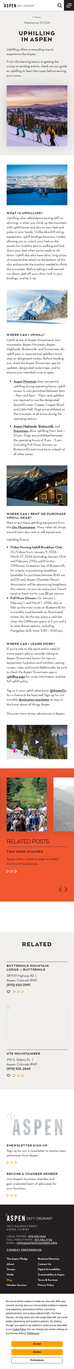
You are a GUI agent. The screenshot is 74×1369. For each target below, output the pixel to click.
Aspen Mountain (24, 381)
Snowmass (20, 430)
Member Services (16, 1285)
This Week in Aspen (25, 851)
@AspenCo (58, 690)
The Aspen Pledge (17, 1258)
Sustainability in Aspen (51, 1274)
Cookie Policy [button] (19, 1329)
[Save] (8, 991)
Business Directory (48, 1258)
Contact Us (44, 1264)
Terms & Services (47, 1280)
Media (10, 1274)
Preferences (37, 1360)
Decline (37, 1352)
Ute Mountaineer (23, 527)
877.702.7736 (43, 1239)
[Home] (18, 4)
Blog (9, 1280)
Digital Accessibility (49, 1269)
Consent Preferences (24, 1249)
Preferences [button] (33, 1333)
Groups (11, 1269)
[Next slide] (66, 889)
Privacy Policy (46, 1285)
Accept (37, 1344)
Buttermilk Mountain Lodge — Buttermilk (28, 967)
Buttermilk (45, 426)
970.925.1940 (37, 1236)
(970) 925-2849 (19, 1068)
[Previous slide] (60, 889)
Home (37, 17)
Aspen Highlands (25, 426)
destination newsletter (34, 699)
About (10, 1264)
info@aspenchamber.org (37, 1243)
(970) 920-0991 (18, 985)
